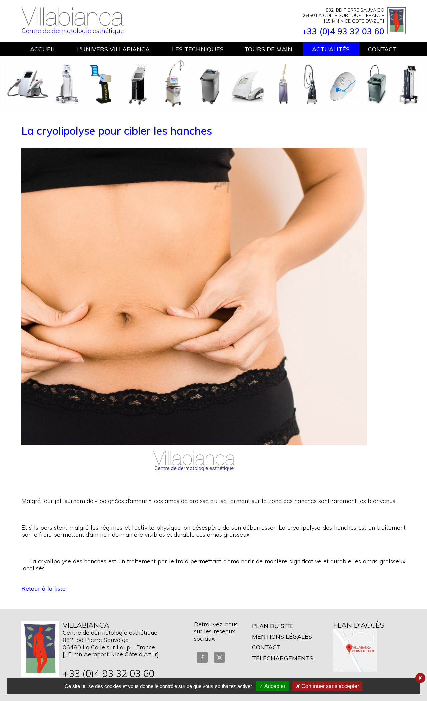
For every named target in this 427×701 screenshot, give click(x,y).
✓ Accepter (272, 686)
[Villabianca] (72, 23)
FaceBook (202, 657)
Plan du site (273, 626)
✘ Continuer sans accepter (327, 686)
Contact (266, 647)
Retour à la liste (43, 588)
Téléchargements (282, 658)
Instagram (219, 657)
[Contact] (40, 649)
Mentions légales (282, 636)
